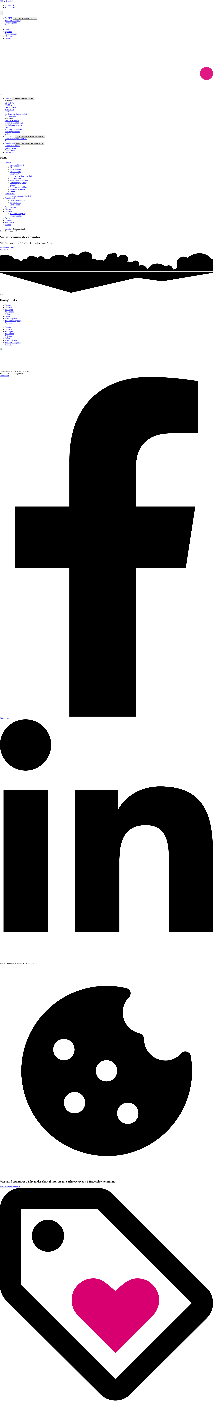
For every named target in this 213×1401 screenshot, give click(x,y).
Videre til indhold (7, 1)
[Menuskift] (1, 13)
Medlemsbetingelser (12, 321)
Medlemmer (9, 312)
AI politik (8, 323)
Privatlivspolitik (11, 318)
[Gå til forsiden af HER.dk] (106, 92)
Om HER (8, 307)
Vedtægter (9, 310)
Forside (8, 229)
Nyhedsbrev (9, 314)
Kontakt (8, 305)
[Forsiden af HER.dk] (12, 369)
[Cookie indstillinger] (106, 1176)
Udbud (7, 316)
